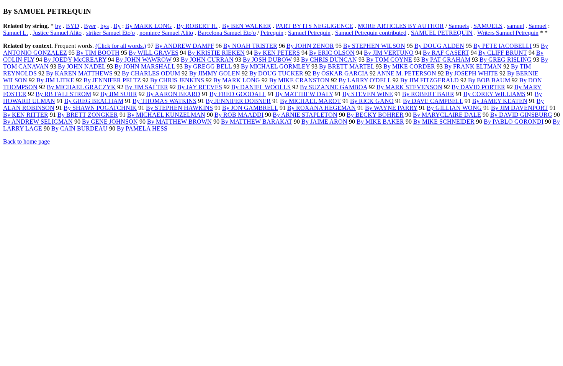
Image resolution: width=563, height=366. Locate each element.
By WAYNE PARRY (391, 108)
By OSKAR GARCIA (340, 73)
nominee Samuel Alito (166, 32)
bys (104, 26)
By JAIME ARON (324, 121)
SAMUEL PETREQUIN (442, 32)
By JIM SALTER (146, 87)
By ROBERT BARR (428, 94)
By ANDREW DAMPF (184, 45)
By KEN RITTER (25, 114)
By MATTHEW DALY (304, 94)
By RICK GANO (372, 101)
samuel (515, 26)
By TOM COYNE (389, 59)
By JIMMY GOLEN (214, 73)
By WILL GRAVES (153, 52)
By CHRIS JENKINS (177, 80)
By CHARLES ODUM (151, 73)
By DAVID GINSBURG (521, 114)
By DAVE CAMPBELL (433, 101)
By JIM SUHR (118, 94)
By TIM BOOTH (97, 52)
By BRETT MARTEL (346, 66)
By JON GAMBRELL (250, 108)
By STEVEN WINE (367, 94)
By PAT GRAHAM (445, 59)
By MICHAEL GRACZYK (81, 87)
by (58, 26)
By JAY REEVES (199, 87)
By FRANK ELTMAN (473, 66)
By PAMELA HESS (142, 128)
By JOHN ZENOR (310, 45)
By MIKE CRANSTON (299, 80)
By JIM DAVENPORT (519, 108)
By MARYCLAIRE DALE (447, 114)
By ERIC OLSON (332, 52)
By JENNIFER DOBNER (238, 101)
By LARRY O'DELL (365, 80)
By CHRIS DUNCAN (329, 59)
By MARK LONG (148, 26)
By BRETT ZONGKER (87, 114)
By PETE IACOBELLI (502, 45)
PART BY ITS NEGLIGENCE (314, 26)
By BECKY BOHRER (375, 114)
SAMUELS (487, 26)
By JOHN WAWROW (144, 59)
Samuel (538, 26)
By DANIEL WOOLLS (261, 87)
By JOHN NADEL (81, 66)
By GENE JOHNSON (110, 121)
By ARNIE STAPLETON (305, 114)
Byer (90, 26)
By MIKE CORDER (409, 66)
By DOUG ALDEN (439, 45)
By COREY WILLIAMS (494, 94)
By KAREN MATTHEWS (79, 73)
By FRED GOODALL (237, 94)
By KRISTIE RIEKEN (216, 52)
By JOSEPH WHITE (471, 73)
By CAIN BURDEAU (79, 128)
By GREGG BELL (208, 66)
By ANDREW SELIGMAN (38, 121)
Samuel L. (15, 32)
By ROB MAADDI (238, 114)
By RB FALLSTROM (63, 94)
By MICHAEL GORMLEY (275, 66)
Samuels (458, 26)
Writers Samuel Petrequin (507, 32)
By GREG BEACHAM (93, 101)
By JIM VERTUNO (389, 52)
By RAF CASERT (446, 52)
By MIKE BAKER (380, 121)
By (117, 26)
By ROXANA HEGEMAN (321, 108)
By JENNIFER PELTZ (112, 80)
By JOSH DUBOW (267, 59)
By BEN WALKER (246, 26)
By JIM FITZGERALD (429, 80)
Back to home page (26, 141)
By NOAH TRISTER (250, 45)
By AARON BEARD (173, 94)
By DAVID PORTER (478, 87)
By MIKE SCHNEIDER (444, 121)
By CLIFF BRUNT (502, 52)
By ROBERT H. (197, 26)
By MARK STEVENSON (409, 87)
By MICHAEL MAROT (310, 101)
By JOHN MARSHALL (145, 66)
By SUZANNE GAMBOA (333, 87)
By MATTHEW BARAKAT (256, 121)
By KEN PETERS (277, 52)
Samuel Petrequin (309, 32)
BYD (72, 26)
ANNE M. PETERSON (406, 73)
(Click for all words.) (120, 45)
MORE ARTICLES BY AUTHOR (401, 26)
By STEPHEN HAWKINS (179, 108)
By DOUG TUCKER (276, 73)
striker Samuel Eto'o (110, 32)
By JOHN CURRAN (207, 59)
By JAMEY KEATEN (499, 101)
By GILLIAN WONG (454, 108)
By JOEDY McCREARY (75, 59)
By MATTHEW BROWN (179, 121)
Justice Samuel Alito (57, 32)
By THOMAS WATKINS (164, 101)
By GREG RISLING (506, 59)
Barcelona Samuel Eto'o (227, 32)
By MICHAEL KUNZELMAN (166, 114)
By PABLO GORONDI (513, 121)
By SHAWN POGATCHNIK (100, 108)
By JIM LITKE (55, 80)
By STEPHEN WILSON (374, 45)
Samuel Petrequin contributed (370, 32)
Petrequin (271, 32)
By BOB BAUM (489, 80)
